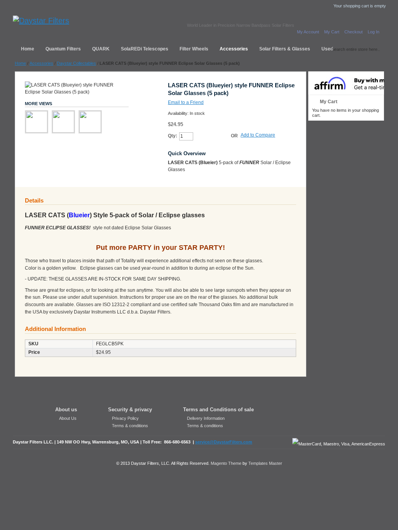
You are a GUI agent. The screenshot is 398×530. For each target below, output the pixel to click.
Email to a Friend (186, 102)
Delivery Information (206, 418)
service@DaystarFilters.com (223, 442)
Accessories (41, 63)
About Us (68, 418)
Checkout (353, 31)
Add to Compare (258, 135)
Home (20, 63)
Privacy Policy (125, 418)
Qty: (172, 136)
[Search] (326, 48)
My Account (308, 31)
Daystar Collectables (76, 63)
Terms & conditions (130, 425)
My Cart (331, 31)
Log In (373, 31)
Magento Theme (226, 463)
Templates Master (265, 463)
